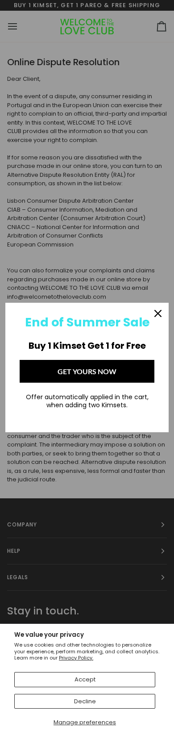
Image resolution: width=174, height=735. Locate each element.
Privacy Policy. (76, 657)
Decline (85, 701)
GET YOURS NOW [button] (87, 371)
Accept (85, 679)
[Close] (158, 313)
